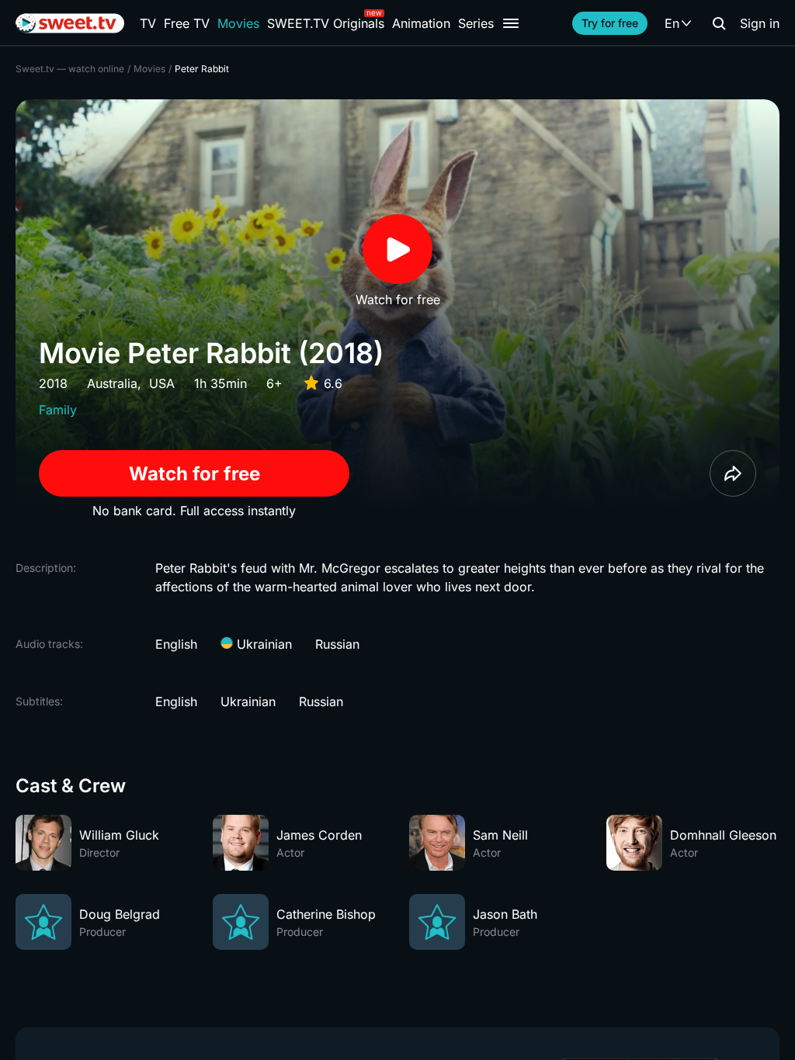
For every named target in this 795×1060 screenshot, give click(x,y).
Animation (421, 23)
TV (148, 23)
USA (162, 383)
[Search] (719, 23)
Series (476, 23)
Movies (238, 23)
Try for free (609, 22)
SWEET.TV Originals (325, 23)
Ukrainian (262, 644)
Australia (112, 383)
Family (58, 409)
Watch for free (194, 473)
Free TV (187, 23)
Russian (337, 644)
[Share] (733, 473)
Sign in (759, 23)
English (176, 644)
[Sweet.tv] (70, 23)
